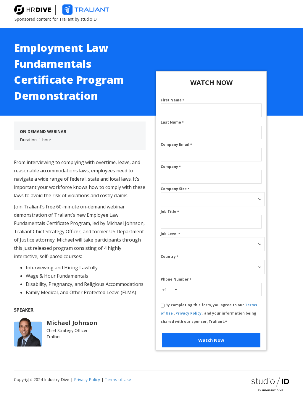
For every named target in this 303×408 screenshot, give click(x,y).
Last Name (172, 122)
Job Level (170, 233)
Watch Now (211, 340)
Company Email (176, 144)
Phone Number (176, 279)
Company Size (175, 188)
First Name (172, 100)
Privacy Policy (188, 313)
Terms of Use (118, 379)
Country (169, 256)
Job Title (170, 211)
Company (171, 166)
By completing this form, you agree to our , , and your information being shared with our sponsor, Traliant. (209, 313)
